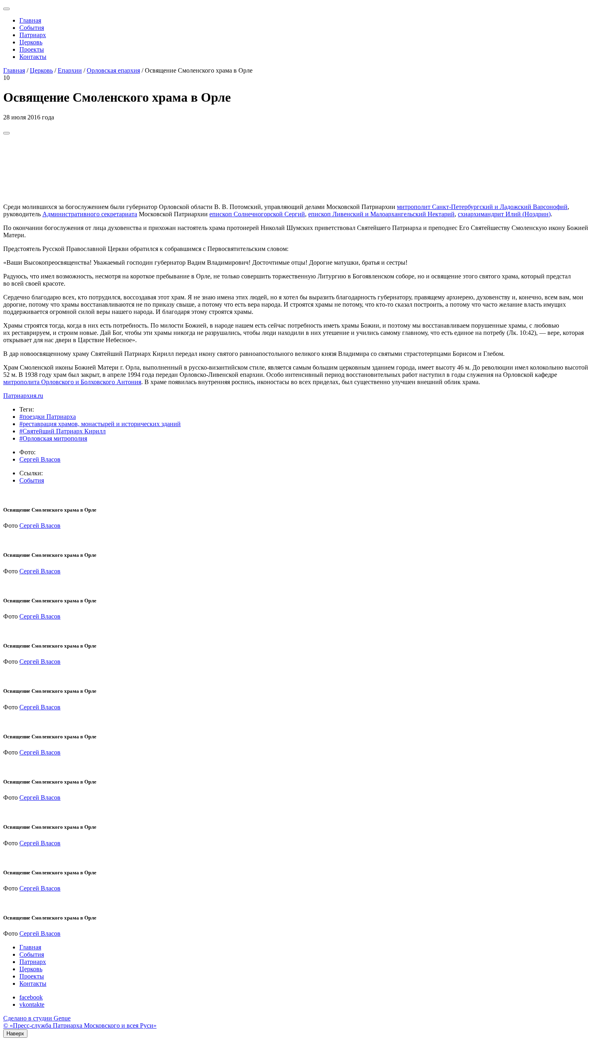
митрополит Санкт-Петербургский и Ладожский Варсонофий (482, 206)
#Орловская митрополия (53, 438)
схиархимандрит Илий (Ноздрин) (504, 214)
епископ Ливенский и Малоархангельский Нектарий (381, 214)
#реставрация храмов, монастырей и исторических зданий (100, 423)
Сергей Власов (40, 459)
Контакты (32, 56)
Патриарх (32, 34)
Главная (30, 20)
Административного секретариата (89, 214)
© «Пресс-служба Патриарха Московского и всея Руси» (80, 1025)
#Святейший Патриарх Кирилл (62, 431)
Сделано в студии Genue (37, 1018)
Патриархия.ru (23, 395)
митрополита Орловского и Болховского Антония (72, 381)
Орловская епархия (113, 70)
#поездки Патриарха (47, 416)
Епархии (70, 70)
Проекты (31, 49)
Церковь (30, 42)
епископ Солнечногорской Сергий (257, 214)
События (31, 27)
